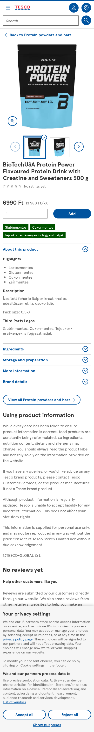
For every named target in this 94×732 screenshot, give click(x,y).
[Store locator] (86, 8)
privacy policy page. (18, 639)
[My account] (74, 8)
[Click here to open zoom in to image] (12, 121)
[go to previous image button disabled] (15, 147)
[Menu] (8, 8)
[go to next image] (79, 147)
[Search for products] (86, 20)
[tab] (34, 147)
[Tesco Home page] (22, 8)
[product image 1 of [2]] (47, 86)
